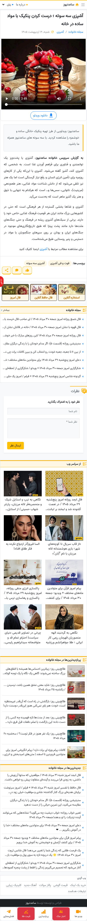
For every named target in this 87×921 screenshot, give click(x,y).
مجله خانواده (75, 32)
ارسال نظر (15, 445)
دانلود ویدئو (40, 115)
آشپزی (60, 32)
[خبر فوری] (2, 281)
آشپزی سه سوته (35, 263)
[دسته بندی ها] (83, 4)
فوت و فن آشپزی (59, 263)
